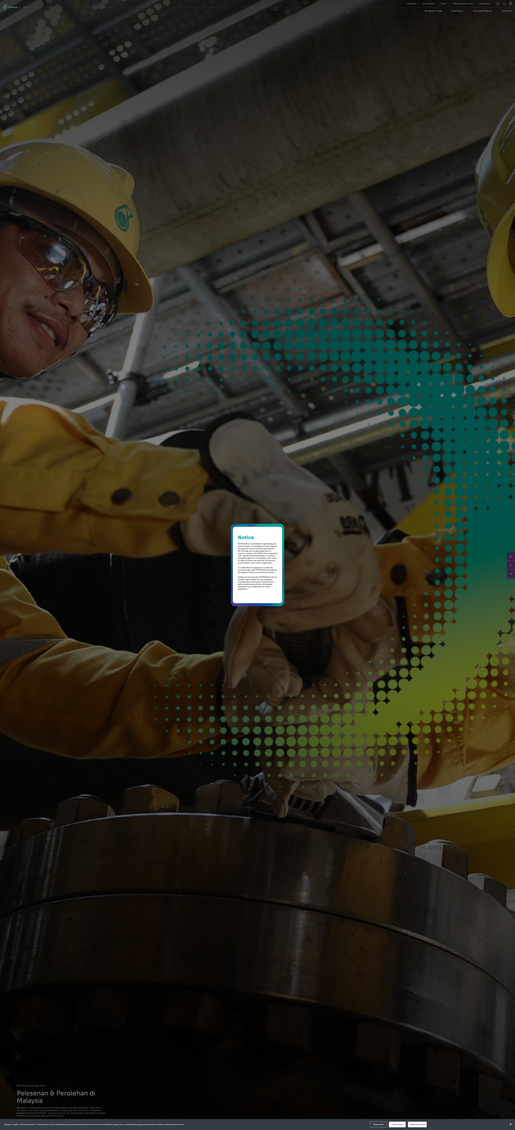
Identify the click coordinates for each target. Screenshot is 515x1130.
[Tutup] (511, 1124)
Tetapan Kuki (378, 1124)
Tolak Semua (397, 1124)
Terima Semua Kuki (417, 1124)
